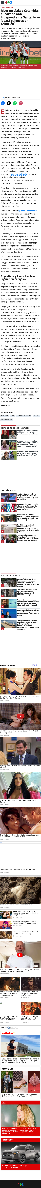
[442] (20, 1184)
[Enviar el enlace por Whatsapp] (15, 103)
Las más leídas (8, 490)
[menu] (2, 2)
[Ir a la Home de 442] (8, 3)
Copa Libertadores (7, 420)
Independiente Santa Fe (24, 416)
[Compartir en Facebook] (3, 103)
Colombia (36, 416)
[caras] (20, 1103)
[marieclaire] (20, 1069)
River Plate (4, 416)
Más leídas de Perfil (10, 575)
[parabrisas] (20, 1140)
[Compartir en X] (9, 103)
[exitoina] (20, 1033)
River (12, 416)
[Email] (21, 103)
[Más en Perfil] (12, 1028)
